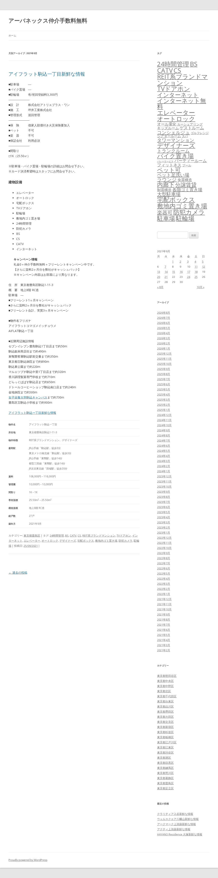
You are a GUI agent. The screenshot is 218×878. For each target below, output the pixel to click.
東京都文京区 (165, 722)
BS (67, 535)
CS (79, 535)
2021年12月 (164, 599)
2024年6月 (163, 446)
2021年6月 (163, 630)
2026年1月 (163, 348)
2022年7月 (163, 563)
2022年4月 (163, 579)
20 (158, 277)
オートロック (50, 541)
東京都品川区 (165, 706)
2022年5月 (163, 573)
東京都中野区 (165, 686)
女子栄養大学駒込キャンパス (28, 397)
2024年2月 (163, 466)
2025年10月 (164, 364)
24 (188, 277)
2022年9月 (163, 553)
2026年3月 (163, 338)
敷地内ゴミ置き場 (106, 541)
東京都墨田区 (165, 711)
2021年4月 (163, 640)
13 (158, 272)
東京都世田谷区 (166, 676)
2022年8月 (163, 558)
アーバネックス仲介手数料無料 (48, 20)
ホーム (12, 35)
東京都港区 (164, 758)
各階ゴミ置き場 (187, 189)
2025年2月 (163, 405)
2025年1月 (163, 410)
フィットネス (169, 165)
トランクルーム (173, 151)
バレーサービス (165, 161)
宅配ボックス (85, 541)
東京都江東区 (165, 747)
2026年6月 (163, 323)
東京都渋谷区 (165, 752)
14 (166, 272)
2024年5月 (163, 451)
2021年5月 (163, 635)
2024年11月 (164, 420)
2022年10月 (164, 548)
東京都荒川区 (165, 773)
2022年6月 (163, 568)
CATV (73, 535)
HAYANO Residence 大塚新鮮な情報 (179, 834)
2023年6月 (163, 507)
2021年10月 (164, 609)
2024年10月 (164, 425)
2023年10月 (164, 486)
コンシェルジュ (173, 132)
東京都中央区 (165, 681)
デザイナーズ (67, 541)
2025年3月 (163, 399)
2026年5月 (163, 328)
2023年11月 (164, 481)
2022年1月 (163, 594)
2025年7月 (163, 379)
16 (181, 272)
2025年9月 (163, 369)
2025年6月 (163, 384)
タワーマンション (175, 140)
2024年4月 (163, 456)
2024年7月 (163, 440)
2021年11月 (164, 604)
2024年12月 (164, 415)
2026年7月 (163, 318)
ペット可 (169, 170)
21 (166, 277)
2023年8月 (163, 497)
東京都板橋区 (165, 737)
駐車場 (166, 218)
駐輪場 (185, 218)
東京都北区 (164, 691)
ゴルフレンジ (200, 133)
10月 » (200, 287)
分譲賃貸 (185, 184)
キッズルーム (168, 128)
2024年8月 (163, 435)
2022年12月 (164, 538)
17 (188, 272)
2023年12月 (164, 476)
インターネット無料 (181, 104)
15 (173, 272)
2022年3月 (163, 584)
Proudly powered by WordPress (28, 860)
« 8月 (160, 287)
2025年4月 (163, 394)
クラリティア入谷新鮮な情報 (175, 814)
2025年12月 (164, 353)
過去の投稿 (18, 572)
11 (196, 267)
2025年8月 (163, 374)
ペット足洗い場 (173, 175)
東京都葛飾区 (165, 778)
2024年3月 (163, 461)
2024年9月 (163, 430)
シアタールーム (169, 136)
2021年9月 (163, 614)
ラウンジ (167, 179)
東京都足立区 (165, 788)
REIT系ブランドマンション (98, 535)
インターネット (178, 95)
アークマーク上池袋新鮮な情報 (176, 824)
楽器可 (164, 212)
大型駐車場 (169, 194)
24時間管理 (57, 535)
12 (203, 267)
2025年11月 (164, 359)
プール (186, 165)
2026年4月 (163, 333)
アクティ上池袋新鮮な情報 (173, 829)
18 (196, 272)
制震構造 (164, 189)
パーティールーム (190, 160)
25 (196, 277)
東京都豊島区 (32, 535)
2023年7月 (163, 502)
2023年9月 (163, 492)
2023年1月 (163, 532)
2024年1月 (163, 471)
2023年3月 (163, 522)
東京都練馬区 (165, 768)
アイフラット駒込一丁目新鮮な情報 (47, 74)
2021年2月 (163, 650)
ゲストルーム (192, 128)
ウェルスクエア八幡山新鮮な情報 (178, 819)
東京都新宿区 (165, 727)
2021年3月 (163, 645)
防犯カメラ (125, 541)
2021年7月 (163, 625)
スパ (185, 136)
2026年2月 (163, 343)
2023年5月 (163, 512)
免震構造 (185, 179)
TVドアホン (124, 535)
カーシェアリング (190, 124)
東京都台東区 (165, 701)
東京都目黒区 (165, 763)
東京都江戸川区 (166, 742)
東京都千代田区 (166, 696)
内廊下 (165, 184)
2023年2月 (163, 527)
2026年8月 (163, 313)
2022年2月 (163, 589)
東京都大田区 (165, 717)
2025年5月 (163, 389)
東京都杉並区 (165, 732)
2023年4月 (163, 517)
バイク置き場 (175, 156)
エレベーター (32, 541)
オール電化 (166, 124)
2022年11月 (164, 543)
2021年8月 (163, 619)
